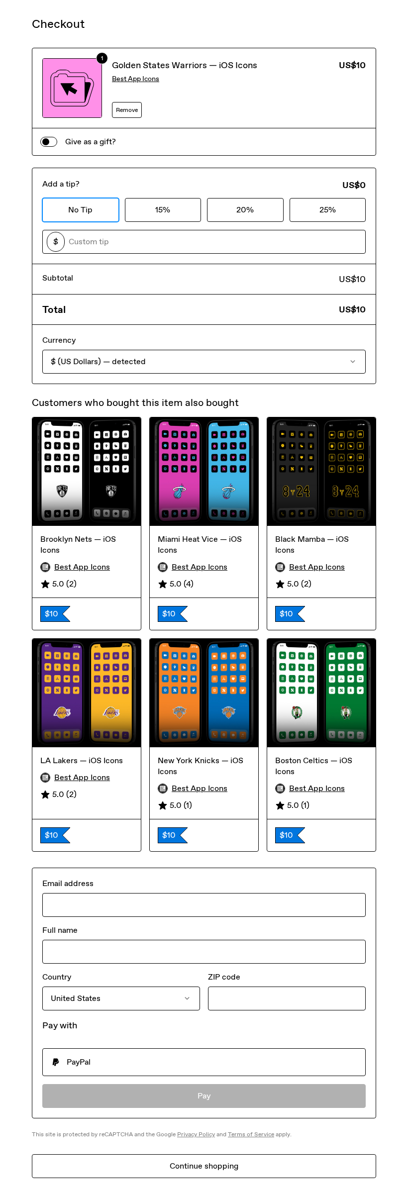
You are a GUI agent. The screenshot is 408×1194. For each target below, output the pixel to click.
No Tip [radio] (80, 209)
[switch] (48, 142)
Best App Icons (135, 79)
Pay (204, 1095)
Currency (59, 340)
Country (56, 977)
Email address (68, 883)
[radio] (204, 1062)
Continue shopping (204, 1166)
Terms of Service (251, 1134)
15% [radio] (162, 209)
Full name (60, 930)
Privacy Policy (196, 1134)
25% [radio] (327, 209)
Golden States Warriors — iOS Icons (184, 65)
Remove (127, 109)
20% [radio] (245, 209)
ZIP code (224, 977)
